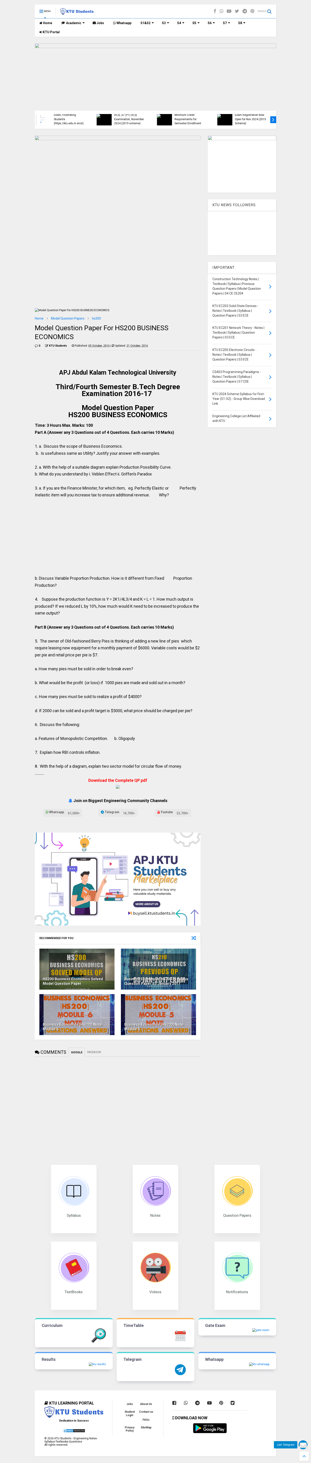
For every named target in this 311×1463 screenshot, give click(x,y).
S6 (210, 23)
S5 (194, 23)
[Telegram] (244, 11)
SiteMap (146, 1427)
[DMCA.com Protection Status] (74, 1432)
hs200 (96, 318)
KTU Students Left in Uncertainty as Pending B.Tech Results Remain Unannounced (251, 117)
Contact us (146, 1411)
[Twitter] (237, 11)
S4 (179, 23)
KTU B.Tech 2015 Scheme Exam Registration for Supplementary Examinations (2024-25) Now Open (132, 115)
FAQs (146, 1419)
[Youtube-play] (229, 11)
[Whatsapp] (221, 11)
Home (47, 23)
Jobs (100, 23)
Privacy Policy (129, 1429)
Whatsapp (123, 23)
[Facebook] (215, 11)
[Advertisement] (118, 535)
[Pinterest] (252, 11)
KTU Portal (51, 32)
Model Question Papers (67, 318)
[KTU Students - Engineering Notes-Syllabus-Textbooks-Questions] (77, 12)
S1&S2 (145, 23)
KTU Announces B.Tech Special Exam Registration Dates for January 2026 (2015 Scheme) (191, 115)
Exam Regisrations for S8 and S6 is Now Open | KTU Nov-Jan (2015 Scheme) (72, 119)
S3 (164, 23)
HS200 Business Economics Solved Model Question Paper (73, 981)
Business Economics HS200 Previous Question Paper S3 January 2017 (156, 981)
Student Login (130, 1413)
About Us (146, 1404)
